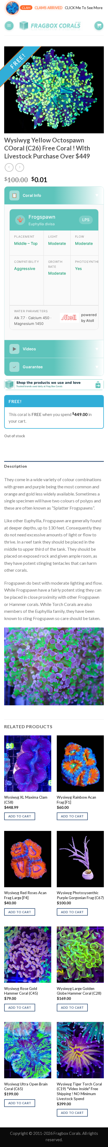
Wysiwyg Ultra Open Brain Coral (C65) (26, 1086)
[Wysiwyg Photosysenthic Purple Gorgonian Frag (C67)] (80, 859)
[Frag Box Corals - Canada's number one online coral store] (54, 26)
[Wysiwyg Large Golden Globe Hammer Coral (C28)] (80, 954)
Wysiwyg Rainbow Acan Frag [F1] (76, 799)
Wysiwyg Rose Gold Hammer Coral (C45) (21, 991)
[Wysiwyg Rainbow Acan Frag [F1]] (80, 763)
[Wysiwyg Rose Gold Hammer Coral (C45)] (27, 954)
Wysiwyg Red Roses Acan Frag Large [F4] (25, 895)
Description (15, 466)
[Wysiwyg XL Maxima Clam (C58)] (27, 763)
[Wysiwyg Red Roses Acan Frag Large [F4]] (27, 859)
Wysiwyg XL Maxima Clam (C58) (25, 799)
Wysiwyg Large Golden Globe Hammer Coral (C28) (79, 991)
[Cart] (98, 25)
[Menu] (9, 25)
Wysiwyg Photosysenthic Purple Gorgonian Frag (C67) (80, 895)
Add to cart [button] (19, 816)
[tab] (54, 466)
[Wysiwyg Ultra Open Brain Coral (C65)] (27, 1050)
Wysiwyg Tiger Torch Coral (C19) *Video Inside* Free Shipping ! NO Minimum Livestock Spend (79, 1091)
